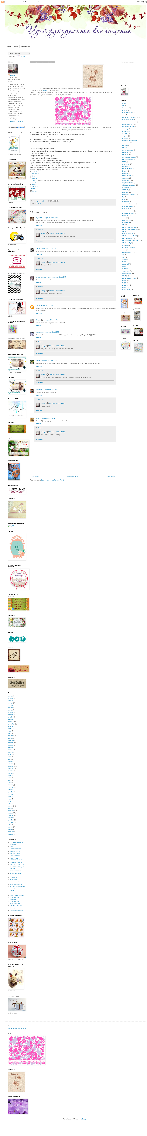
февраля (11, 698)
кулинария (13, 877)
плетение (125, 201)
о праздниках (126, 180)
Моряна (34, 178)
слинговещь (126, 222)
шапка (124, 280)
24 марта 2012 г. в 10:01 (50, 218)
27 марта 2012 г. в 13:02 (47, 418)
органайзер (126, 187)
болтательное (127, 112)
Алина (34, 184)
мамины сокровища (16, 884)
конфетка (125, 152)
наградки (38, 203)
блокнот (124, 110)
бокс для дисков (15, 853)
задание (125, 136)
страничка (125, 245)
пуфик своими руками (17, 895)
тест (123, 257)
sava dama (39, 332)
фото (124, 266)
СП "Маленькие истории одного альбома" (130, 232)
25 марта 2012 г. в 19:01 (57, 346)
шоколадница (126, 290)
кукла (124, 162)
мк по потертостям (16, 893)
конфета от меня (127, 150)
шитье (124, 287)
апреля (10, 708)
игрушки (125, 138)
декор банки (126, 131)
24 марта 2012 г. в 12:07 (58, 277)
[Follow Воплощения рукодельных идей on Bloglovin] (16, 128)
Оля (33, 176)
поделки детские (127, 206)
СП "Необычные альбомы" (131, 240)
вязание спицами (128, 126)
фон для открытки (16, 905)
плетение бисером (128, 204)
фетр (124, 261)
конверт (124, 147)
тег (123, 254)
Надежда (35, 186)
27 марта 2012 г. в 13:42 (57, 432)
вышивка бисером (128, 119)
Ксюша (34, 172)
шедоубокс (125, 285)
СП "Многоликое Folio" (129, 236)
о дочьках (125, 178)
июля (9, 729)
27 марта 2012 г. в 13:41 (57, 403)
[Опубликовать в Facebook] (55, 201)
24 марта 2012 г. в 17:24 (51, 320)
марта (10, 696)
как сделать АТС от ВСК (17, 864)
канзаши (125, 145)
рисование (125, 215)
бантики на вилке (15, 849)
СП (123, 225)
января (10, 700)
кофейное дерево (128, 159)
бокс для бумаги (15, 851)
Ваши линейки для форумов (17, 1028)
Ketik (37, 418)
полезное (125, 208)
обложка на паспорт (128, 185)
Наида (43, 233)
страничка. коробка (128, 247)
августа (10, 726)
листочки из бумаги (16, 882)
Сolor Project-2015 (128, 252)
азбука (12, 846)
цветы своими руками (129, 278)
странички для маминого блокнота (16, 902)
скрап (124, 218)
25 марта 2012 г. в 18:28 (49, 361)
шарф (124, 283)
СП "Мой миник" (127, 238)
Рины (69, 127)
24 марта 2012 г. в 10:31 (48, 248)
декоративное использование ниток (17, 859)
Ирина (34, 191)
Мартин (124, 171)
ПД (123, 197)
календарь (125, 143)
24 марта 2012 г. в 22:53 (51, 332)
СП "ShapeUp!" (127, 243)
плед (124, 199)
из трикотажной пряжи (129, 140)
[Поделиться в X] (53, 201)
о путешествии (127, 183)
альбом (124, 103)
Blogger (84, 1119)
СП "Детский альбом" (129, 227)
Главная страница (12, 46)
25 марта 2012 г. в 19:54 (57, 374)
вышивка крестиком (128, 122)
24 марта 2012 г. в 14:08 (57, 233)
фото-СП (125, 269)
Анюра (45, 90)
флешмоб (125, 264)
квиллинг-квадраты (16, 871)
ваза (123, 115)
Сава (33, 189)
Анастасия (35, 174)
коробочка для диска (129, 157)
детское (124, 133)
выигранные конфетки (129, 117)
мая (9, 733)
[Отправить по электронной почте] (49, 201)
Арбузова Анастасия (43, 277)
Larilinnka (39, 389)
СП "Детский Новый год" (130, 229)
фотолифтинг (126, 273)
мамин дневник (127, 169)
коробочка (125, 154)
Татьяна (34, 182)
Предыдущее (110, 477)
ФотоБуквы (126, 271)
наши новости (126, 176)
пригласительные (128, 211)
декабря (10, 717)
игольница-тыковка (16, 862)
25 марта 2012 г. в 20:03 (50, 389)
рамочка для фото (128, 213)
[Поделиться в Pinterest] (58, 201)
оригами (125, 190)
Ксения (38, 361)
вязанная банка (15, 856)
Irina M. (38, 248)
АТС (123, 105)
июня (9, 731)
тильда (124, 259)
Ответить (39, 225)
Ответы (40, 229)
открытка (125, 192)
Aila (37, 306)
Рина (33, 180)
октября (10, 722)
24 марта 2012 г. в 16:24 (46, 306)
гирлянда (125, 129)
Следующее (35, 477)
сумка (124, 250)
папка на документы (129, 194)
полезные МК (25, 46)
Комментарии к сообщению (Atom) (52, 480)
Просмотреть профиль (15, 121)
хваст (124, 276)
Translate (23, 56)
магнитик (125, 166)
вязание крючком (127, 124)
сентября (11, 705)
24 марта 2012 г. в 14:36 (57, 291)
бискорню (125, 108)
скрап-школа (126, 220)
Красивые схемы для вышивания (16, 843)
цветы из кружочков (16, 910)
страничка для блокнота (14, 898)
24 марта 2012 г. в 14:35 (57, 262)
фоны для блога (15, 908)
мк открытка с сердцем (17, 886)
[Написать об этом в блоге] (51, 201)
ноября (10, 703)
